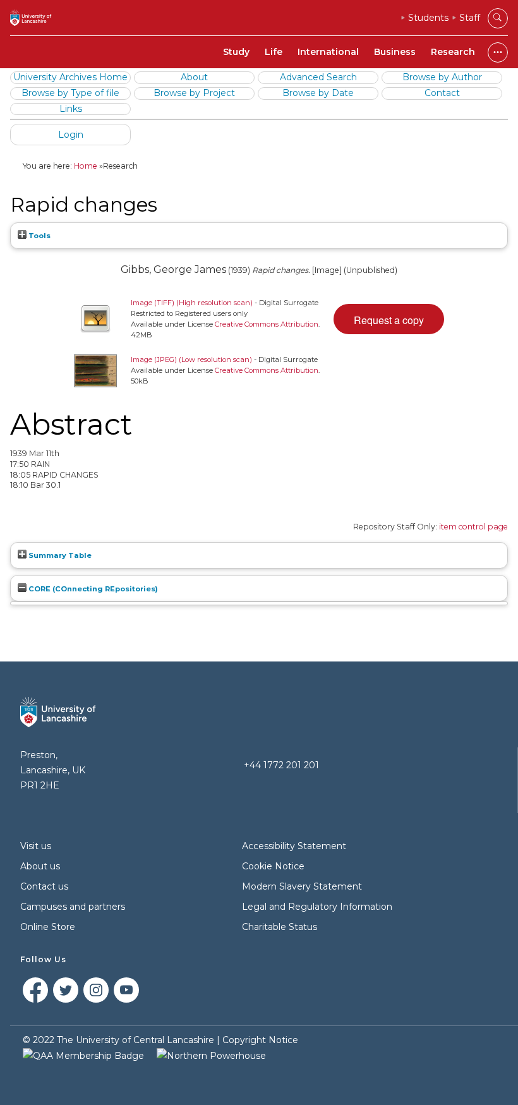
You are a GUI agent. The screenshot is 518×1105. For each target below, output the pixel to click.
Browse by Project (194, 93)
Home (85, 166)
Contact (442, 93)
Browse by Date (318, 93)
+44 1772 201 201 (281, 765)
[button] (389, 319)
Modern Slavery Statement (302, 886)
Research (453, 51)
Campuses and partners (72, 906)
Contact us (44, 886)
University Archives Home (70, 77)
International (328, 51)
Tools (39, 235)
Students (428, 17)
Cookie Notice (273, 866)
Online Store (47, 927)
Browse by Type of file (70, 93)
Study (236, 51)
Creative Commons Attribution (266, 324)
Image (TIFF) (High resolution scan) (192, 302)
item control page (473, 526)
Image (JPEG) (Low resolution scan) (191, 359)
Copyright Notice (260, 1040)
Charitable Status (279, 927)
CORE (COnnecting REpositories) (92, 588)
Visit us (35, 846)
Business (395, 51)
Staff (469, 17)
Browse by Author (442, 77)
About (194, 77)
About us (40, 866)
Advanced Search (318, 77)
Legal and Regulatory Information (317, 906)
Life (273, 51)
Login (70, 134)
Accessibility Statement (294, 846)
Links (70, 108)
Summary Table (59, 555)
